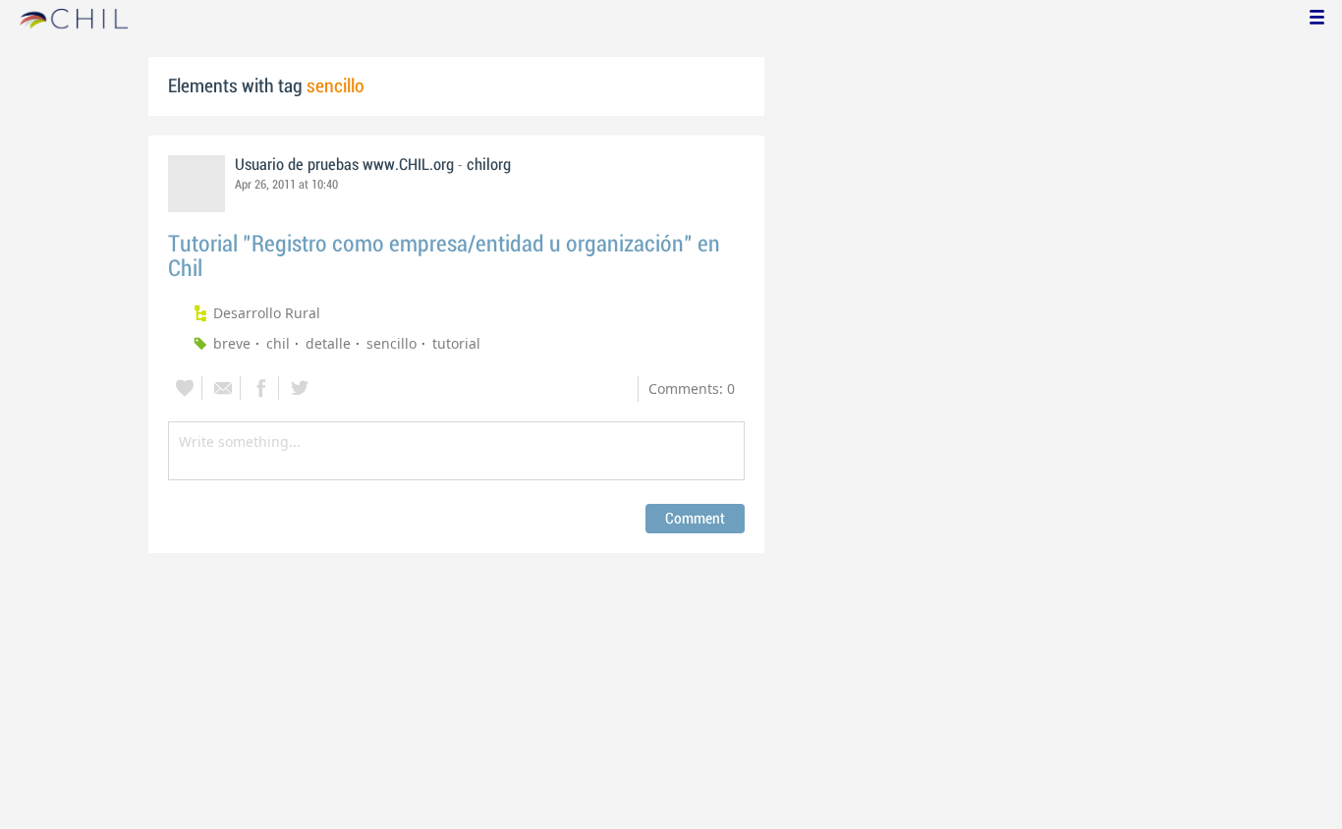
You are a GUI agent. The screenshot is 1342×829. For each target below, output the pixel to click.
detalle (328, 343)
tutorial (456, 343)
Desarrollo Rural (266, 313)
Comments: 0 (691, 388)
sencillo (391, 343)
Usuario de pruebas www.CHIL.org (344, 165)
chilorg (489, 165)
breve (232, 343)
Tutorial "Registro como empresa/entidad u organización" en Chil (444, 256)
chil (278, 343)
